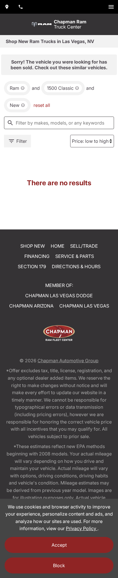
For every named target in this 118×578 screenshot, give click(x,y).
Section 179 (32, 266)
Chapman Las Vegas (84, 306)
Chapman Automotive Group (68, 360)
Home (57, 246)
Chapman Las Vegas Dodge (59, 295)
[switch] (111, 7)
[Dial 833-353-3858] (20, 6)
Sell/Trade (84, 246)
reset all (42, 105)
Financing (37, 256)
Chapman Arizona (31, 306)
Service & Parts (74, 256)
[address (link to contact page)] (7, 6)
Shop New (32, 246)
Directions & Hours (76, 266)
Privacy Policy (81, 528)
